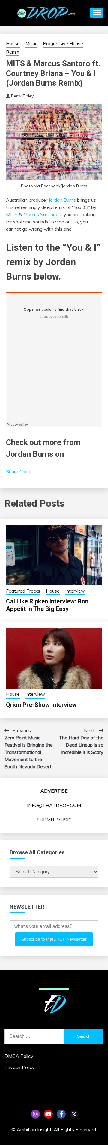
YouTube (48, 1114)
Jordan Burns (62, 200)
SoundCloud (19, 471)
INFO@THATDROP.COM (54, 805)
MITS (12, 214)
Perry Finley (22, 96)
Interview (75, 591)
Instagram (35, 1114)
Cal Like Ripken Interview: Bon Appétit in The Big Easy (47, 605)
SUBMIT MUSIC (54, 820)
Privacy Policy (19, 1067)
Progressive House (63, 43)
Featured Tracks (23, 591)
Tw (74, 1114)
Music (31, 43)
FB (61, 1114)
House (13, 43)
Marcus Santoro (40, 214)
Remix (12, 52)
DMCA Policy (18, 1056)
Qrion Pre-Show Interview (41, 704)
